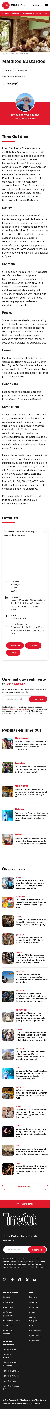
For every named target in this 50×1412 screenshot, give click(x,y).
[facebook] (19, 1279)
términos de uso (8, 709)
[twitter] (27, 1279)
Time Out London (11, 1371)
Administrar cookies (8, 1332)
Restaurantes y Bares (32, 13)
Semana (33, 1303)
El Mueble (33, 1308)
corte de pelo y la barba (15, 189)
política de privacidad (27, 709)
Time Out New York (11, 1376)
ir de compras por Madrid (16, 500)
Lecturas (33, 1297)
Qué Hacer (16, 13)
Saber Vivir (34, 1341)
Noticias (5, 13)
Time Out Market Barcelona (10, 1364)
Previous (4, 33)
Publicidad (8, 1303)
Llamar (13, 653)
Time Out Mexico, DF (11, 1387)
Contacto (7, 1297)
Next (45, 33)
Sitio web (33, 646)
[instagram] (4, 1279)
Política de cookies (11, 1321)
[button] (45, 532)
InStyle (32, 1313)
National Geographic (34, 1319)
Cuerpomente (35, 1331)
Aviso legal (8, 1308)
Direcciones (15, 646)
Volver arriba (27, 1204)
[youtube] (34, 1279)
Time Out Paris (9, 1381)
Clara (31, 1326)
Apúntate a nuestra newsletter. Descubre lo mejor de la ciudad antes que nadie (24, 691)
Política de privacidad (8, 1314)
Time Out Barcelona (7, 1356)
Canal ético (8, 1326)
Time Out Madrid (10, 1350)
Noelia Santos (31, 115)
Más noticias (25, 1187)
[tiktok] (12, 1279)
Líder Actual (34, 1336)
